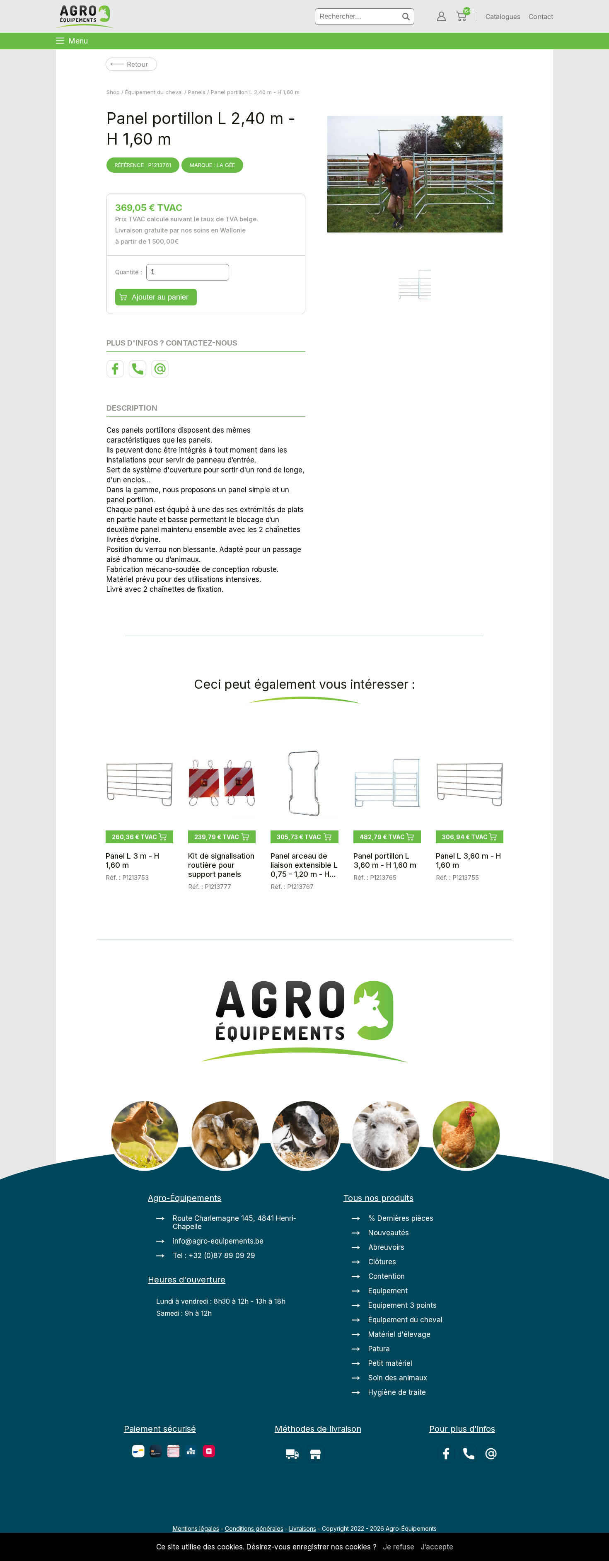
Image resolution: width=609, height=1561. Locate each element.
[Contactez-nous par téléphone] (140, 375)
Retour (137, 64)
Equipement (388, 1291)
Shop (113, 92)
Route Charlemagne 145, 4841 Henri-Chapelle (234, 1222)
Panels (196, 92)
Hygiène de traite (397, 1392)
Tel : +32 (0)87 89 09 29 (214, 1255)
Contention (386, 1276)
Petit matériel (390, 1363)
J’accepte (436, 1547)
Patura (379, 1349)
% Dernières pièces (400, 1218)
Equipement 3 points (402, 1305)
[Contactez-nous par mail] (161, 375)
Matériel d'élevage (399, 1334)
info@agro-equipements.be (218, 1241)
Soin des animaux (397, 1378)
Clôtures (382, 1262)
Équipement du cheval (154, 92)
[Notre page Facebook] (117, 375)
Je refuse (398, 1547)
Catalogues (503, 16)
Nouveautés (388, 1233)
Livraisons (302, 1528)
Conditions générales (254, 1528)
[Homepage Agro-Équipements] (85, 17)
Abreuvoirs (386, 1247)
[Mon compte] (441, 16)
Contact (541, 16)
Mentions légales (196, 1528)
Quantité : (128, 272)
